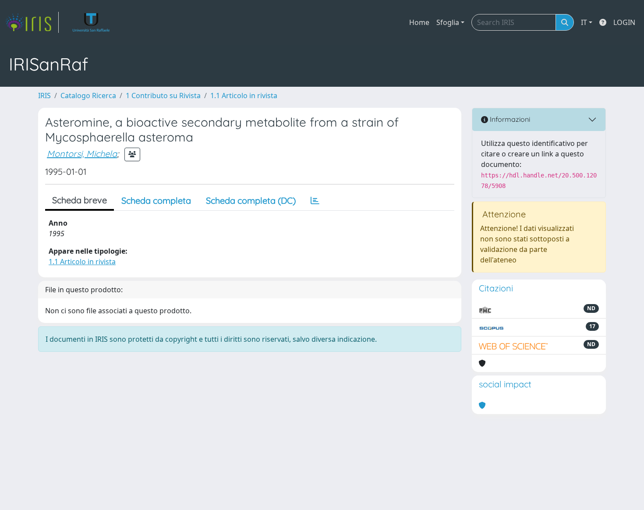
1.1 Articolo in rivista (243, 95)
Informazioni (509, 119)
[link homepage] (32, 22)
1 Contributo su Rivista (163, 95)
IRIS (44, 95)
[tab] (315, 200)
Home (419, 22)
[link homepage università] (91, 22)
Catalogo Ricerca (88, 95)
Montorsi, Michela (82, 153)
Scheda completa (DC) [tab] (251, 200)
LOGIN (624, 22)
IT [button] (584, 22)
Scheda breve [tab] (79, 200)
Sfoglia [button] (447, 22)
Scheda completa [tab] (156, 200)
